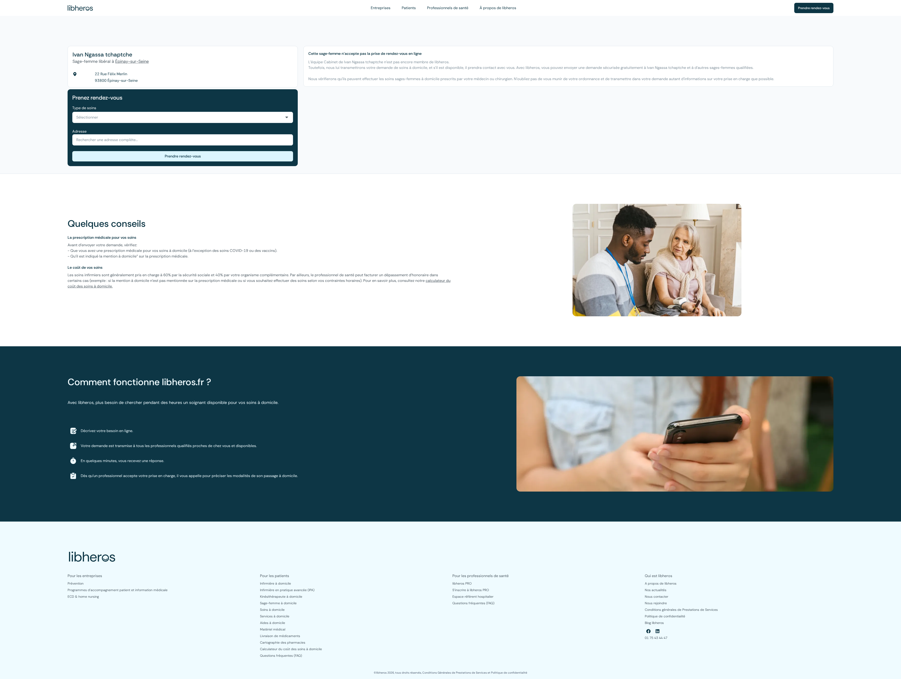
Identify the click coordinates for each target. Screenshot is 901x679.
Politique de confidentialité (509, 673)
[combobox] (182, 117)
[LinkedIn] (657, 631)
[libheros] (80, 8)
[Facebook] (648, 631)
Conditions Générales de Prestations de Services (455, 673)
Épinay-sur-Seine (132, 61)
